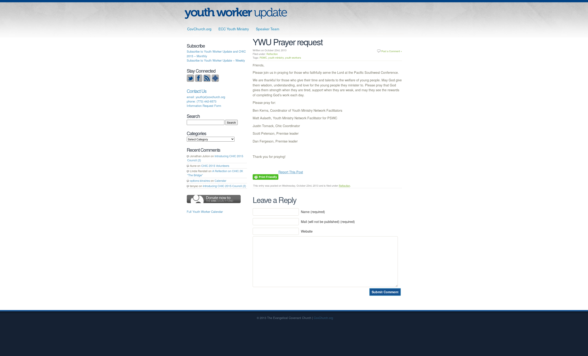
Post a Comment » (391, 51)
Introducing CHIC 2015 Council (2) (224, 186)
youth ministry (276, 57)
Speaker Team (267, 28)
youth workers (293, 57)
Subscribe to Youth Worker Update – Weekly (216, 60)
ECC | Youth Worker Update (236, 13)
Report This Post (290, 172)
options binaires (200, 180)
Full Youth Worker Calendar (205, 211)
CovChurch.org (199, 28)
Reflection (272, 54)
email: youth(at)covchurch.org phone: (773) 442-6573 (206, 99)
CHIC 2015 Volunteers (215, 166)
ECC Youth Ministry (233, 28)
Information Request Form (204, 105)
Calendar (220, 180)
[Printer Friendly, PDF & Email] (265, 176)
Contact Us (196, 91)
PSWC (263, 57)
